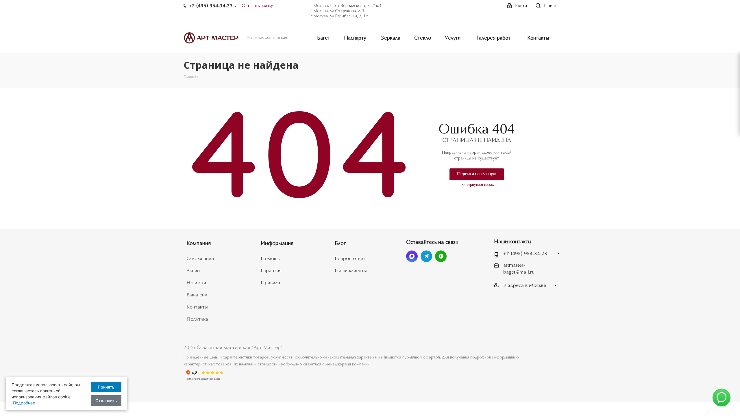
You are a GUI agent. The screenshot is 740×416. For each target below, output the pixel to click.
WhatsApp (441, 256)
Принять (106, 387)
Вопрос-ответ (350, 258)
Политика (197, 319)
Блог (340, 243)
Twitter (412, 256)
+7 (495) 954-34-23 (525, 253)
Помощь (270, 258)
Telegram (426, 256)
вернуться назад (480, 185)
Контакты (197, 307)
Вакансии (196, 295)
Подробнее (24, 402)
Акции (193, 270)
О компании (200, 258)
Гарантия (271, 270)
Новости (196, 283)
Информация (277, 243)
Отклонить (106, 400)
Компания (198, 243)
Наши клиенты (351, 270)
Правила (270, 283)
